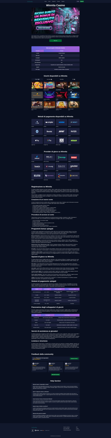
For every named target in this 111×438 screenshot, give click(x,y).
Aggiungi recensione (74, 358)
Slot (73, 79)
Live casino (49, 79)
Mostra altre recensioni (55, 374)
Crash (61, 79)
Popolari (36, 79)
